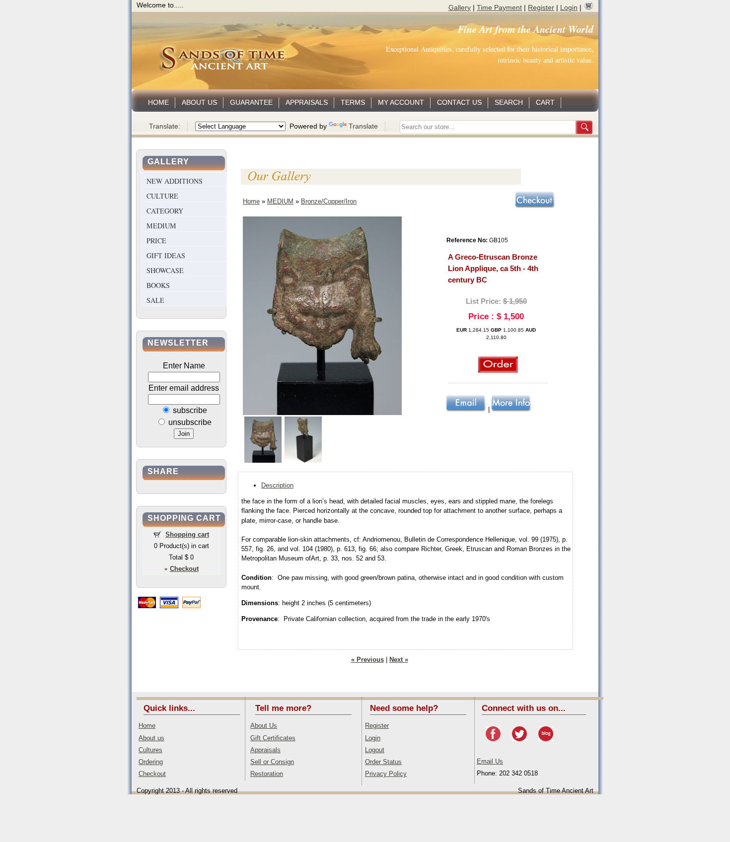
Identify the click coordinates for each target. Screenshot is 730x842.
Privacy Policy (386, 773)
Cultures (150, 750)
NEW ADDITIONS (174, 181)
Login (569, 7)
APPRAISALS (307, 102)
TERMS (353, 102)
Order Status (383, 762)
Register (541, 7)
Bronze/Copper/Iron (329, 201)
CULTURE (162, 196)
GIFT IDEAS (165, 255)
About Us (263, 725)
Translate (363, 126)
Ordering (151, 762)
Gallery (459, 7)
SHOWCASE (165, 270)
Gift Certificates (272, 738)
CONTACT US (459, 102)
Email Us (490, 761)
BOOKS (158, 285)
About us (151, 738)
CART (545, 102)
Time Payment (499, 7)
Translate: (164, 126)
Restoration (266, 773)
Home (251, 201)
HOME (158, 102)
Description (277, 485)
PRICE (156, 240)
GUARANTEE (251, 102)
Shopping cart (187, 534)
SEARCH (509, 102)
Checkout (152, 773)
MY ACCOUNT (401, 102)
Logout (374, 750)
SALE (155, 300)
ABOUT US (199, 102)
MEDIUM (161, 225)
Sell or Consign (272, 762)
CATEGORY (164, 210)
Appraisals (265, 750)
